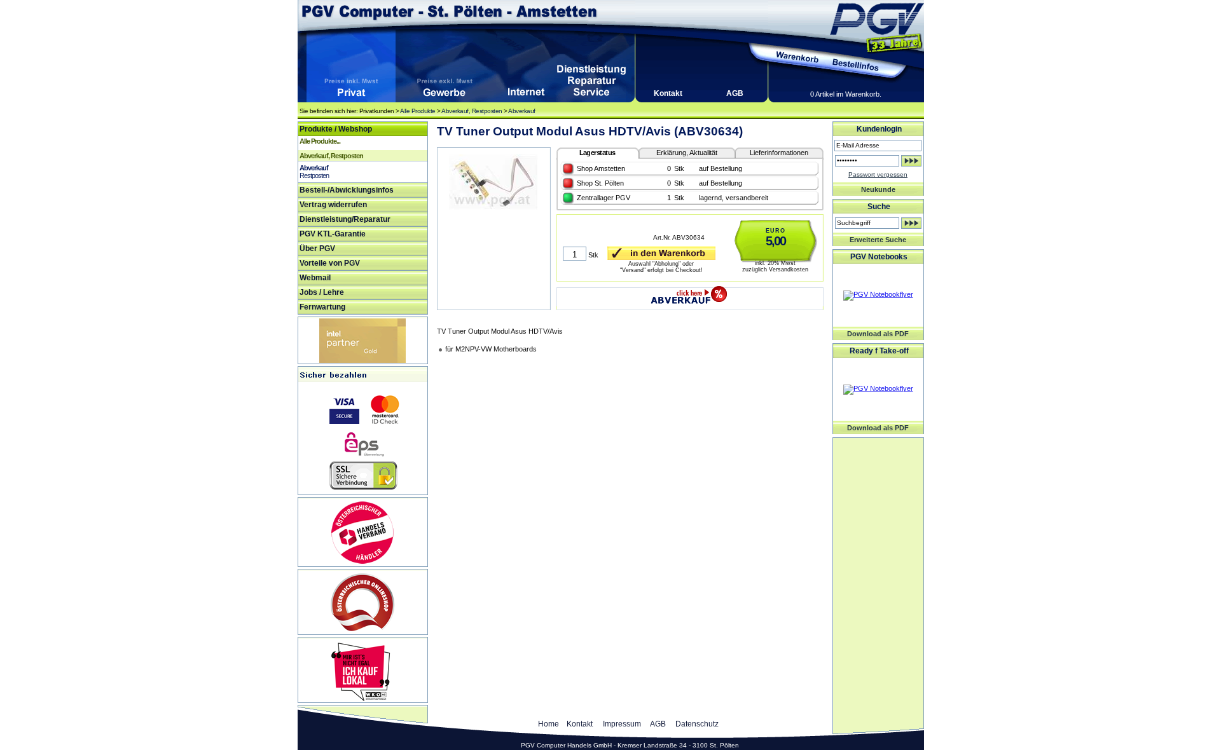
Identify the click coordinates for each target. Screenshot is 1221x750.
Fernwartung (322, 307)
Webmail (315, 277)
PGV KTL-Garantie (333, 233)
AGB (734, 93)
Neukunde (878, 189)
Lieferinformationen (779, 152)
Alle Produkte (418, 110)
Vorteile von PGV (330, 263)
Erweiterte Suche (878, 239)
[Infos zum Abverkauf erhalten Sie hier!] (689, 292)
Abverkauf (521, 110)
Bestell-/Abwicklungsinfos (347, 190)
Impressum (622, 723)
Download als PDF (878, 334)
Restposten (314, 175)
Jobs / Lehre (322, 292)
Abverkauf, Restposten (471, 110)
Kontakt (668, 93)
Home (548, 723)
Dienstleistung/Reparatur (345, 219)
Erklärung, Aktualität (686, 152)
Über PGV (317, 248)
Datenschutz (697, 723)
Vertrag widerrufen (333, 204)
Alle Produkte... (320, 141)
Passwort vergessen (877, 174)
